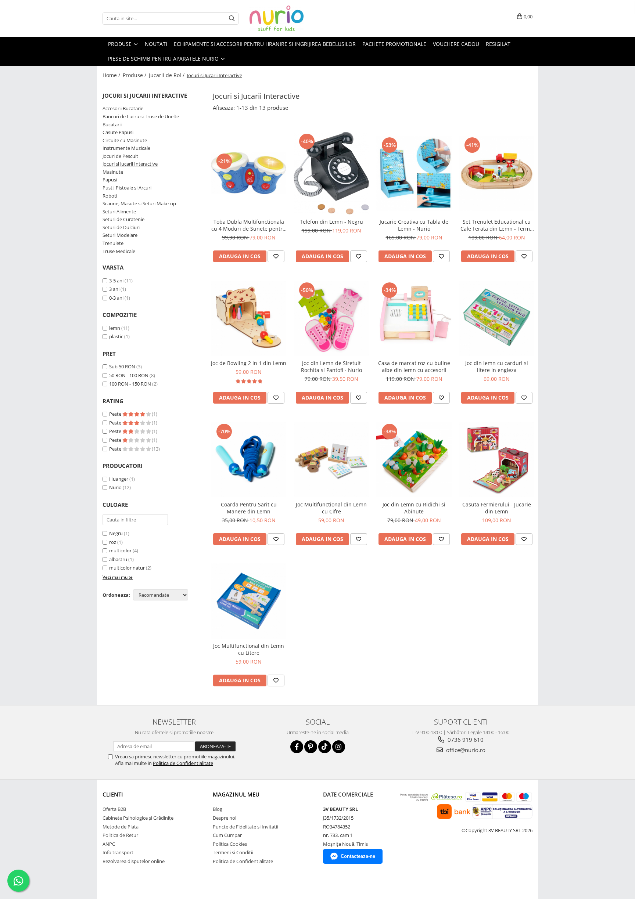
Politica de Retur (120, 835)
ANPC (109, 844)
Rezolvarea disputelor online (134, 861)
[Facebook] (296, 746)
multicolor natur (127, 567)
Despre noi (224, 818)
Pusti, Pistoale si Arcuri (127, 187)
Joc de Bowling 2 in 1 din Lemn (248, 363)
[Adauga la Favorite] (276, 256)
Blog (217, 809)
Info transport (118, 852)
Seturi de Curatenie (123, 219)
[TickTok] (324, 746)
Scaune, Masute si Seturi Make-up (139, 203)
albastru (118, 559)
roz (112, 542)
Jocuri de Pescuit (120, 156)
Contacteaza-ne (358, 856)
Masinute (113, 172)
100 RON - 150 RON (130, 383)
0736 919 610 (465, 739)
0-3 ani (116, 298)
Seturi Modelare (120, 235)
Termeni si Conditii (233, 852)
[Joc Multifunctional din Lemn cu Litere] (248, 601)
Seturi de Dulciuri (121, 227)
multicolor (120, 550)
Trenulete (113, 243)
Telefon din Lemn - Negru (331, 221)
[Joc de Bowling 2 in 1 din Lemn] (248, 318)
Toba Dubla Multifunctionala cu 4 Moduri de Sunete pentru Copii (248, 225)
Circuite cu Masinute (125, 140)
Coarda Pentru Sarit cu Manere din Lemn (249, 508)
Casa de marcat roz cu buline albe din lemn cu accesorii (414, 366)
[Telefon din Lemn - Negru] (331, 173)
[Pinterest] (310, 746)
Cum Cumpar (227, 835)
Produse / (135, 75)
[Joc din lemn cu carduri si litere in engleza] (496, 318)
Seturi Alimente (119, 211)
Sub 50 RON (122, 366)
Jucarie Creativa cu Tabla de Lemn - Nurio (414, 225)
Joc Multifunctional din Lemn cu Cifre (331, 508)
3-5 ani (116, 280)
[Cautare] (231, 18)
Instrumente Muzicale (126, 148)
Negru (116, 533)
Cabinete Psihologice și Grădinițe (138, 818)
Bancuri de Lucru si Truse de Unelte (141, 116)
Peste (115, 414)
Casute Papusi (118, 132)
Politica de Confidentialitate (183, 763)
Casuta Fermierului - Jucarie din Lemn (496, 508)
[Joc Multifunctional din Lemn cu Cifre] (331, 459)
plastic (116, 336)
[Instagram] (338, 746)
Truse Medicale (119, 251)
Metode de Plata (121, 826)
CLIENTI (113, 794)
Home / (112, 75)
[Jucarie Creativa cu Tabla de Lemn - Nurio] (414, 173)
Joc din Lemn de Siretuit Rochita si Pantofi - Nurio (331, 366)
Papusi (110, 179)
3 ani (114, 289)
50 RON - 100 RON (128, 375)
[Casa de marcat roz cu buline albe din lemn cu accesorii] (414, 318)
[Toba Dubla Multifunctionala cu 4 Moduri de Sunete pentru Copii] (248, 173)
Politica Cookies (230, 844)
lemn (114, 328)
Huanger (118, 479)
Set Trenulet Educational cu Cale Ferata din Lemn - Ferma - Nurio (496, 225)
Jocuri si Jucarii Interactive (130, 163)
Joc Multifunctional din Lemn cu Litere (248, 649)
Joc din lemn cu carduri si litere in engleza (496, 366)
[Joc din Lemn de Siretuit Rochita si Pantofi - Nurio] (331, 318)
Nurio (115, 487)
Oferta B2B (114, 809)
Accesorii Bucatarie (123, 108)
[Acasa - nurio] (286, 18)
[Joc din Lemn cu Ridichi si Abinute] (414, 459)
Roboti (110, 195)
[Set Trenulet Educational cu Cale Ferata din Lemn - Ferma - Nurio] (496, 173)
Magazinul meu (236, 794)
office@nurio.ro (465, 750)
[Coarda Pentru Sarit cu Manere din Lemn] (248, 459)
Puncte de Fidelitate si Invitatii (245, 826)
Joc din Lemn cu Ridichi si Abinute (414, 508)
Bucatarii (112, 124)
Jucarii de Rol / (167, 75)
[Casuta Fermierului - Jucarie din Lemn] (496, 459)
